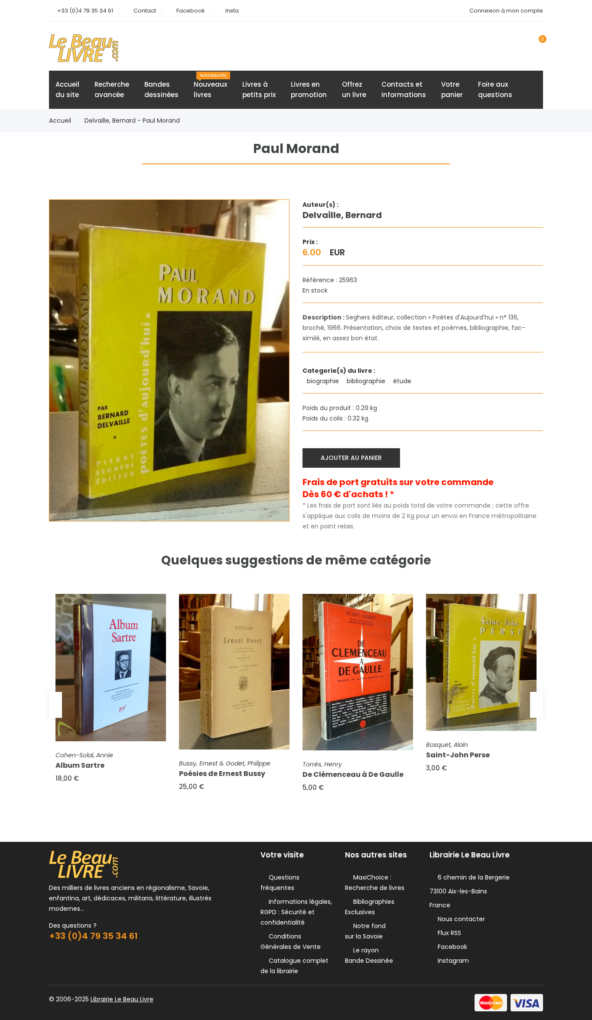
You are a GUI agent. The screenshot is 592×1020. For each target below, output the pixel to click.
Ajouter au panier (351, 457)
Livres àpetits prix (259, 89)
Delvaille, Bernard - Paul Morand (132, 120)
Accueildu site (67, 89)
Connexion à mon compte (506, 11)
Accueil (60, 120)
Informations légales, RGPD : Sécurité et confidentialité (296, 912)
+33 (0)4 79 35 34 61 (85, 11)
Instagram (451, 960)
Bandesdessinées (161, 89)
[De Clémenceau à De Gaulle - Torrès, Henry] (358, 672)
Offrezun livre (354, 89)
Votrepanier (452, 89)
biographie (324, 381)
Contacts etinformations (403, 89)
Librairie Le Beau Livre (122, 999)
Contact (144, 11)
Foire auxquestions (495, 89)
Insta (232, 11)
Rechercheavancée (111, 89)
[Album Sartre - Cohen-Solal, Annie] (110, 667)
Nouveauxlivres (210, 86)
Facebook (190, 11)
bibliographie (367, 381)
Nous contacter (459, 919)
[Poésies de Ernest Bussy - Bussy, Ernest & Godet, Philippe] (234, 672)
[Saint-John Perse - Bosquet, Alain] (481, 662)
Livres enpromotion (309, 89)
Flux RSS (447, 933)
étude (403, 381)
